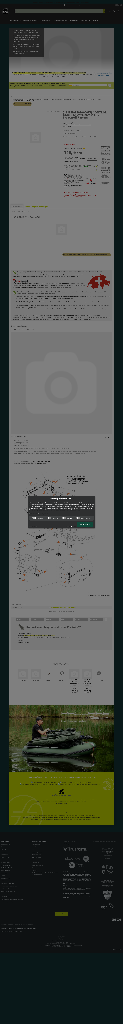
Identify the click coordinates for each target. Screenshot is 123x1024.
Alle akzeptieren (85, 524)
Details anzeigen (33, 526)
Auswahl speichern (71, 526)
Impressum (45, 514)
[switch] (34, 518)
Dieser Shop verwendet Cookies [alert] (61, 499)
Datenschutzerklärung (35, 514)
